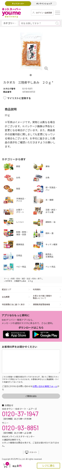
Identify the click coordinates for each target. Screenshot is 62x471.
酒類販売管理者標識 (41, 304)
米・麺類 (47, 200)
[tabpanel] (31, 51)
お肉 (17, 178)
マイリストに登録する (19, 98)
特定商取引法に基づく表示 (13, 304)
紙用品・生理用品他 (47, 256)
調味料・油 (47, 222)
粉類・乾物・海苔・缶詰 (17, 233)
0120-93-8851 (20, 428)
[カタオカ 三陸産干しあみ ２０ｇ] (31, 51)
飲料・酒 (47, 233)
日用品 (17, 256)
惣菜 (17, 189)
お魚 (47, 178)
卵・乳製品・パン (47, 189)
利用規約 (37, 289)
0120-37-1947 (20, 413)
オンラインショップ (44, 4)
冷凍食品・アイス (17, 200)
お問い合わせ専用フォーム (45, 386)
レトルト (17, 222)
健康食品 (17, 245)
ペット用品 (47, 267)
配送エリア (6, 289)
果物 (47, 166)
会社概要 (6, 297)
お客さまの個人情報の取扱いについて (42, 297)
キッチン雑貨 (47, 245)
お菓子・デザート (17, 211)
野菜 (17, 166)
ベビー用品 (17, 267)
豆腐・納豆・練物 (47, 211)
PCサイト (33, 452)
